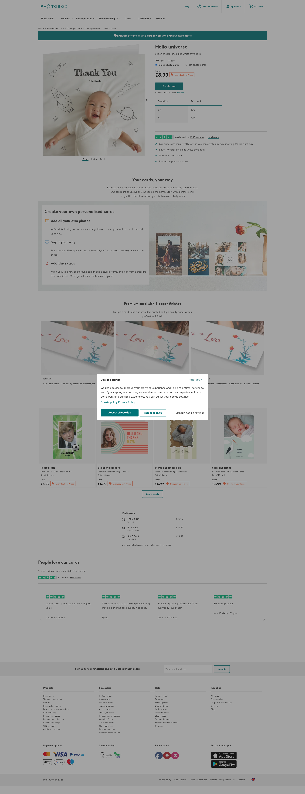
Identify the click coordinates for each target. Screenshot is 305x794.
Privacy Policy (126, 402)
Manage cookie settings (190, 412)
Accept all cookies (119, 412)
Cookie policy (109, 402)
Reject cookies (153, 412)
